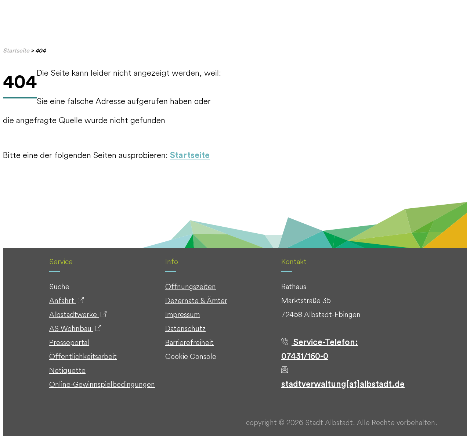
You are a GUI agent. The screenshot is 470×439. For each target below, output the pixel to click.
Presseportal (69, 342)
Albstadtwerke (74, 314)
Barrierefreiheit (189, 342)
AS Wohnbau (71, 328)
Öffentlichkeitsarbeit (83, 356)
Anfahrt (62, 300)
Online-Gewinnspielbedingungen (102, 384)
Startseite (190, 155)
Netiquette (67, 370)
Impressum (182, 314)
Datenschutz (185, 328)
